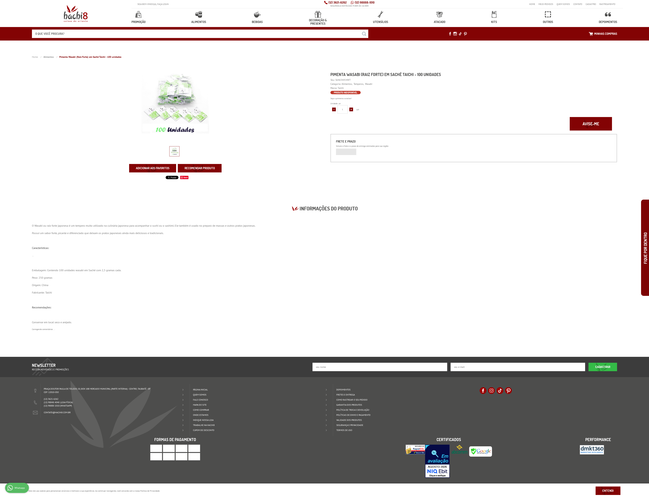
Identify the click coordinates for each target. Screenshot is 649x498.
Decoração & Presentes (318, 21)
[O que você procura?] (364, 34)
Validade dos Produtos (349, 420)
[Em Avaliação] (437, 461)
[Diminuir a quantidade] (334, 109)
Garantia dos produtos (349, 404)
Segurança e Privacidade (349, 425)
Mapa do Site (200, 404)
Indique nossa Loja (203, 420)
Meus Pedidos (545, 4)
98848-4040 (51, 402)
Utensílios (380, 22)
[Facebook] (450, 33)
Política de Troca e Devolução (352, 409)
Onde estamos (200, 415)
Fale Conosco (200, 399)
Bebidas (257, 22)
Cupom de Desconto (203, 430)
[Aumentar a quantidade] (351, 109)
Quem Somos (563, 4)
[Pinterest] (465, 33)
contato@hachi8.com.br (57, 412)
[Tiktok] (460, 33)
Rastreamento (607, 4)
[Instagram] (455, 33)
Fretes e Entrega (345, 394)
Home (532, 4)
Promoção (138, 22)
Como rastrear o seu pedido (351, 399)
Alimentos (198, 22)
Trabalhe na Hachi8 (204, 425)
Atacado (439, 22)
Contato (577, 4)
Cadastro (591, 4)
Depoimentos (608, 22)
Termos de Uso (344, 430)
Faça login (163, 4)
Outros (548, 22)
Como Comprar (201, 409)
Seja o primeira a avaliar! (341, 98)
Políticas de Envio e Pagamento (353, 415)
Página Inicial (200, 389)
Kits (494, 22)
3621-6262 (337, 2)
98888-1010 (365, 2)
